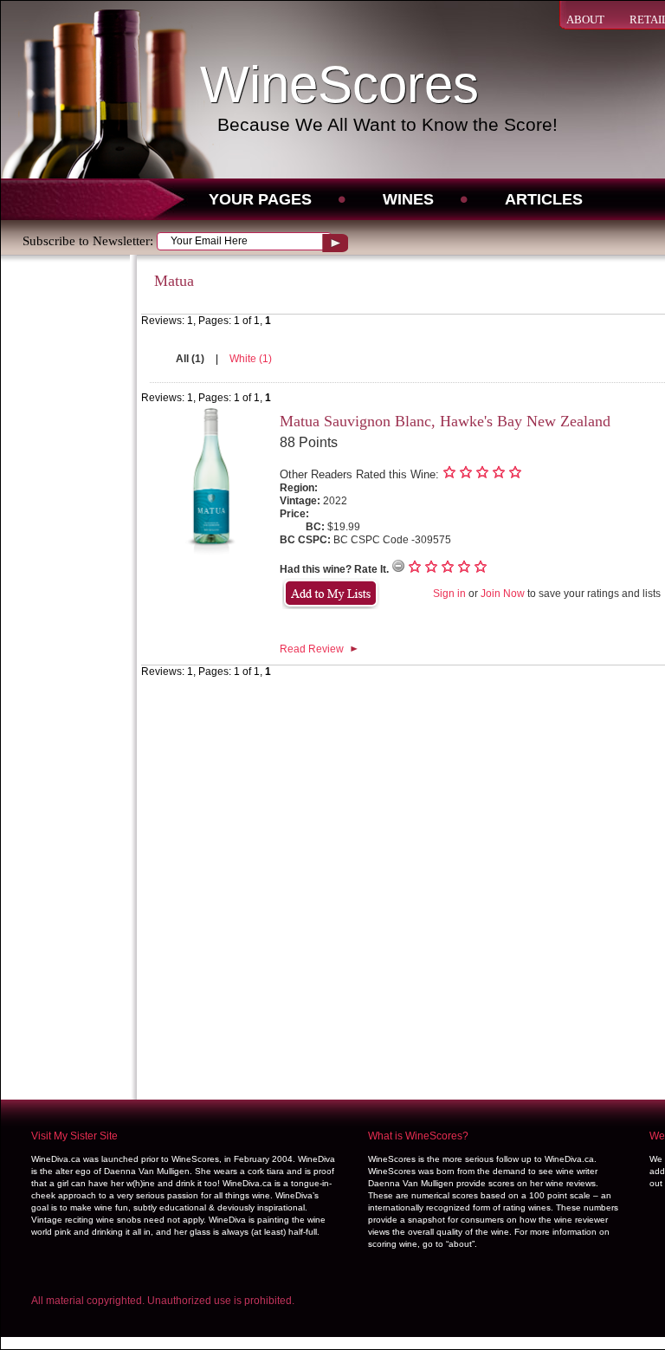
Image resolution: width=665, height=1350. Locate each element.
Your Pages (260, 199)
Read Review (312, 649)
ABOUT (585, 19)
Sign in (449, 593)
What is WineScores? (418, 1136)
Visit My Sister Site (74, 1136)
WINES (408, 199)
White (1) (250, 359)
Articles (544, 199)
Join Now (503, 593)
